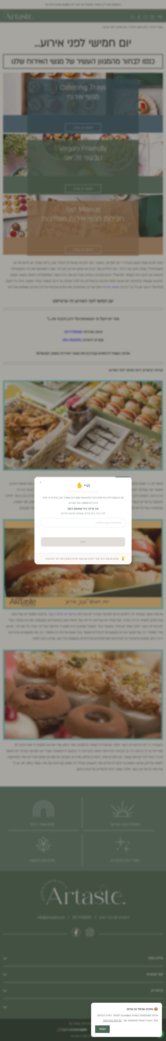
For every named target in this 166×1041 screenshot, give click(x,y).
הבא (83, 542)
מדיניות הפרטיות (112, 1020)
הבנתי (102, 1029)
